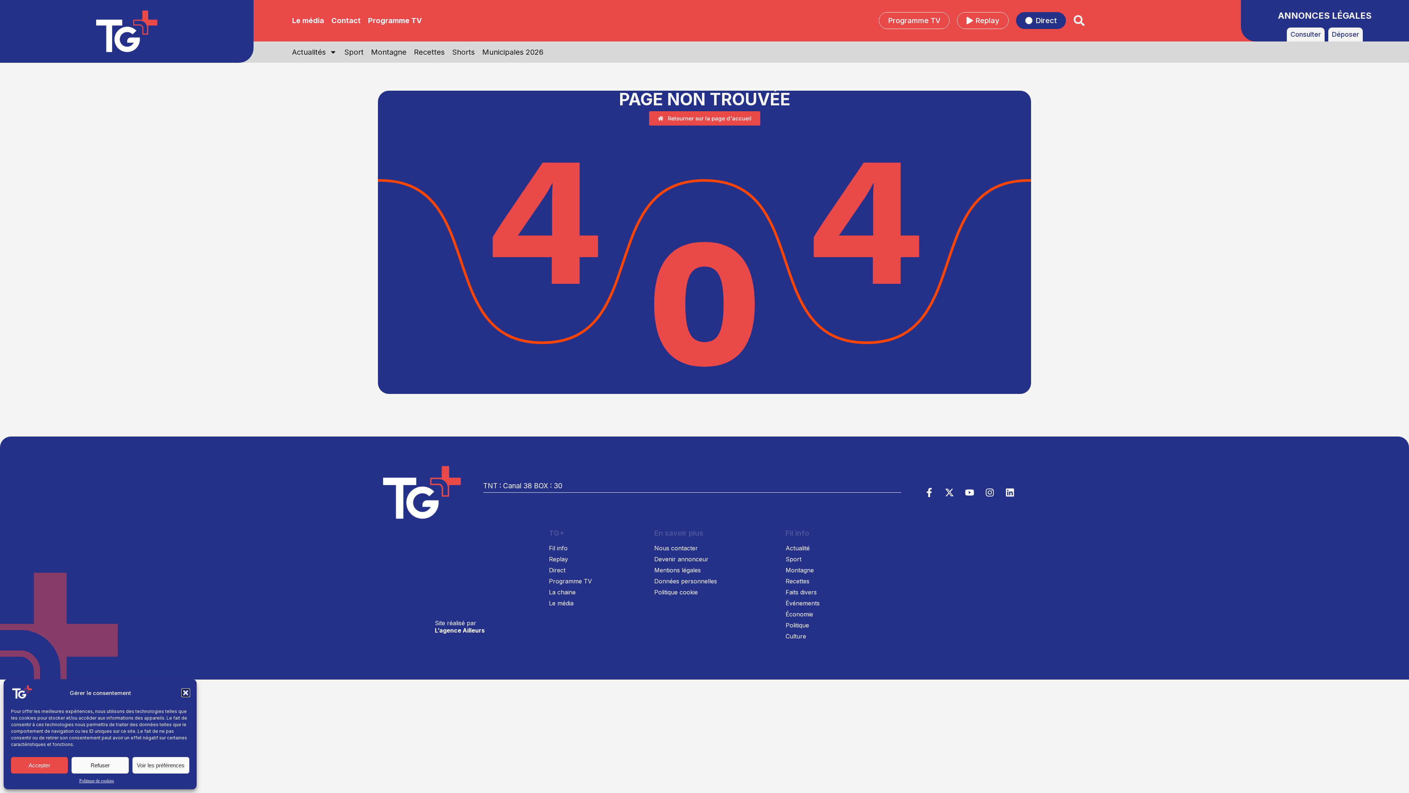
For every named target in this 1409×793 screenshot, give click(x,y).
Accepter (39, 765)
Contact (346, 20)
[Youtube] (970, 492)
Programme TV (395, 20)
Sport (354, 52)
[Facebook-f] (929, 492)
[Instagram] (990, 492)
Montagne (389, 52)
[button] (185, 692)
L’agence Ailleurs (460, 630)
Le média (308, 20)
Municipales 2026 (512, 52)
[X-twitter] (949, 492)
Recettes (429, 52)
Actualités (309, 52)
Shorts (463, 52)
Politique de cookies (96, 780)
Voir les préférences (161, 765)
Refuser (100, 765)
